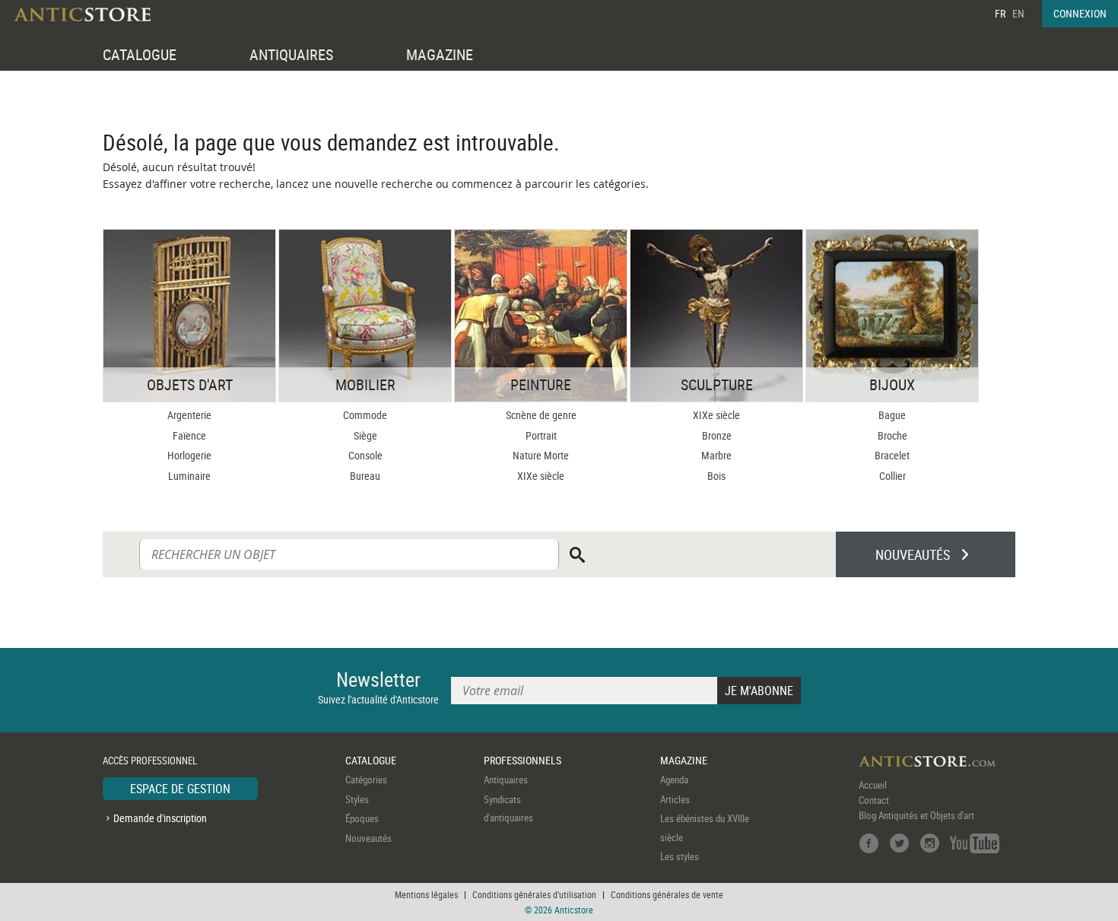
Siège (365, 435)
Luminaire (189, 475)
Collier (892, 475)
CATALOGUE (139, 54)
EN (1018, 13)
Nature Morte (541, 455)
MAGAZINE (439, 54)
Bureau (365, 475)
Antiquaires (506, 779)
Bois (716, 475)
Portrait (541, 435)
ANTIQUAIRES (291, 54)
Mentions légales (426, 894)
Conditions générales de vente (667, 894)
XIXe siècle (540, 475)
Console (365, 455)
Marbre (716, 455)
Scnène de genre (541, 415)
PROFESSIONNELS (522, 760)
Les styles (679, 856)
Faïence (189, 435)
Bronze (717, 435)
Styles (357, 799)
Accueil (873, 785)
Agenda (674, 779)
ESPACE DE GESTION (180, 788)
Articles (675, 799)
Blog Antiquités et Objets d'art (916, 815)
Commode (365, 415)
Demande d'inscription (160, 818)
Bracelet (892, 455)
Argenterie (189, 415)
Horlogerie (189, 455)
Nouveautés (368, 838)
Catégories (366, 779)
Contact (874, 800)
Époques (362, 818)
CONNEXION (1080, 13)
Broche (892, 435)
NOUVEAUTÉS (912, 554)
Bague (892, 415)
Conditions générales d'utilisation (534, 894)
